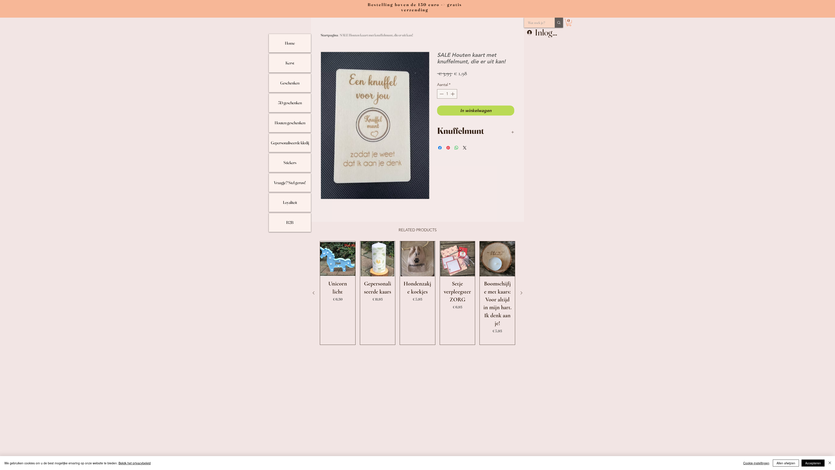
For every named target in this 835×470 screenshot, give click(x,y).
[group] (417, 293)
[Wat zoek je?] (559, 23)
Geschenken (289, 83)
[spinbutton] (447, 93)
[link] (568, 22)
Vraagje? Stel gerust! (290, 182)
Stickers (290, 162)
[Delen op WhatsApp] (456, 147)
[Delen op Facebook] (440, 147)
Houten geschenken (290, 122)
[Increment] (453, 93)
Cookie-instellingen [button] (756, 463)
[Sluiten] (829, 463)
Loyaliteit (290, 202)
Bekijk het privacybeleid (135, 463)
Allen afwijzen (786, 463)
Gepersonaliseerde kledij (290, 142)
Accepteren (813, 463)
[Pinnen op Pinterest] (448, 147)
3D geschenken (290, 102)
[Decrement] (441, 93)
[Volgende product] (521, 292)
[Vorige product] (313, 292)
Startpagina (329, 35)
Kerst (290, 62)
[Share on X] (464, 147)
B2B (290, 222)
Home (290, 43)
